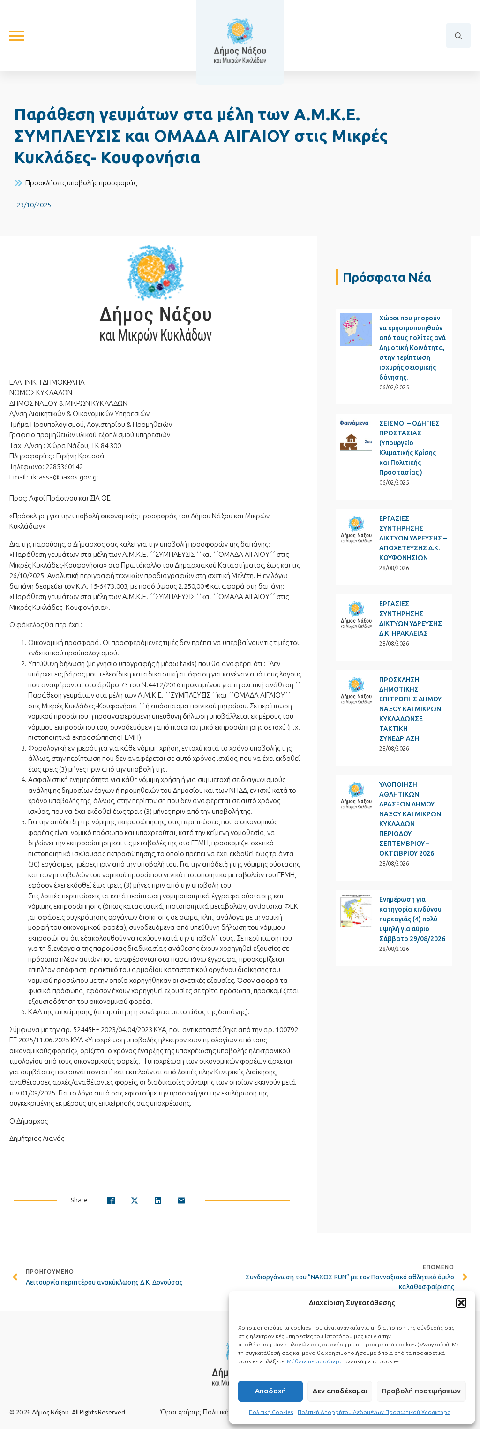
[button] (461, 1302)
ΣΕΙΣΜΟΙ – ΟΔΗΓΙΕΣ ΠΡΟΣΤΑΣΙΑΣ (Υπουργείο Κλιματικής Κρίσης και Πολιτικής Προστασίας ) (409, 447)
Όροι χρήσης (181, 1412)
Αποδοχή (270, 1391)
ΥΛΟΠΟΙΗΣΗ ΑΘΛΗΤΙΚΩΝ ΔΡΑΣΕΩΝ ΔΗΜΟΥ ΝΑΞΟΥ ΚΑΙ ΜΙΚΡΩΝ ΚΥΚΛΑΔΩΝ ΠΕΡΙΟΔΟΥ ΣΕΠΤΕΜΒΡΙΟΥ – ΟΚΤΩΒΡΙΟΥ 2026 (410, 819)
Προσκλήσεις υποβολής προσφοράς (81, 183)
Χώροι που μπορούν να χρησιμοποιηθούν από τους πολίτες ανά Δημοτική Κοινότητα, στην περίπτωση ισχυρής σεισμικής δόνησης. (412, 347)
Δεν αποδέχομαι (340, 1391)
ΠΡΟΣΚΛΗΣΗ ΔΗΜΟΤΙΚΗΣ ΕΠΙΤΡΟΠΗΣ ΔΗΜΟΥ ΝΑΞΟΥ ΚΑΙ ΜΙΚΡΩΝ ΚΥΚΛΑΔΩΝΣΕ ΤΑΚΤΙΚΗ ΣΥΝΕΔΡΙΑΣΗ (410, 709)
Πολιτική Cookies (271, 1412)
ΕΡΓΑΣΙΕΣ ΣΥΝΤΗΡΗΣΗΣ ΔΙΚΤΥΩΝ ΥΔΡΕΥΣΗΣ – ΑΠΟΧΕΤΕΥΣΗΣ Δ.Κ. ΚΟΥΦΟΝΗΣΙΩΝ (413, 538)
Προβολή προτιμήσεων (421, 1391)
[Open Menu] (16, 35)
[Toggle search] (458, 35)
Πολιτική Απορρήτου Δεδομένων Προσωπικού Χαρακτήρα (374, 1412)
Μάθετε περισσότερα (315, 1361)
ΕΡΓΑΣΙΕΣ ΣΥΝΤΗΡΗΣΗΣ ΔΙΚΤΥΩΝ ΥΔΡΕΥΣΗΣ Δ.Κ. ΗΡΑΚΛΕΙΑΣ (410, 618)
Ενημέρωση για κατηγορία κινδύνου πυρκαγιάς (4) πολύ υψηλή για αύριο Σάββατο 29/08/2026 (412, 919)
